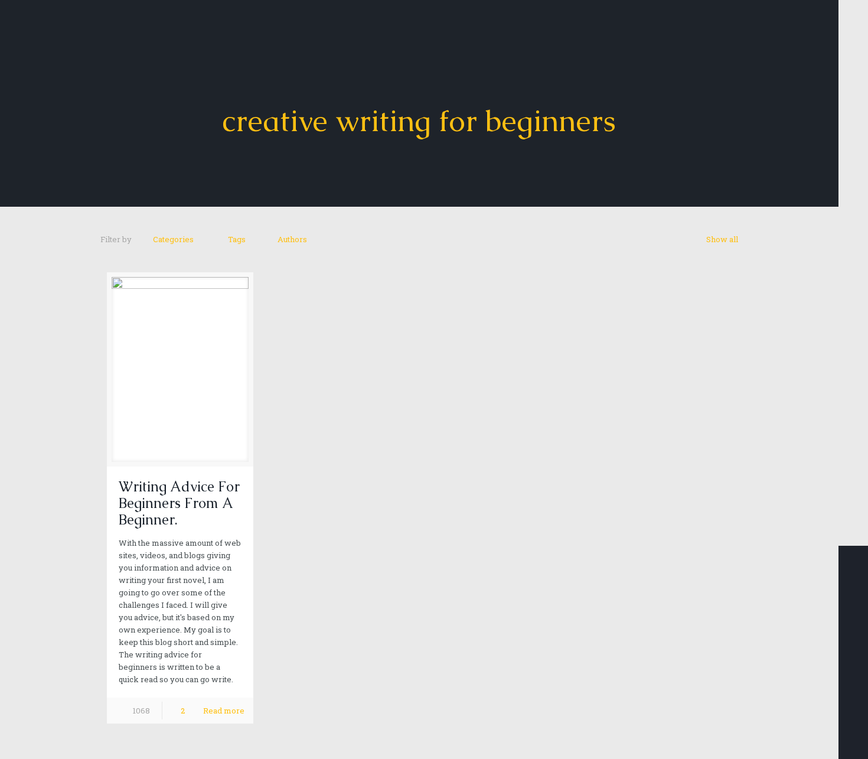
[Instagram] (853, 728)
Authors (292, 239)
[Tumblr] (853, 743)
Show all (722, 239)
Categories (173, 239)
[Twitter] (853, 682)
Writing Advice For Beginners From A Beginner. (179, 503)
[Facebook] (853, 667)
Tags (237, 239)
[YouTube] (853, 697)
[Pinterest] (853, 713)
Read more (223, 710)
